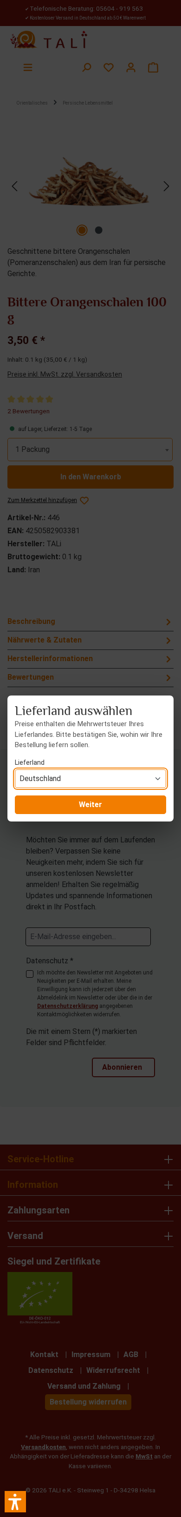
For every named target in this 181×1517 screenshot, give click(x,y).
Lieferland (30, 762)
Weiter (90, 804)
